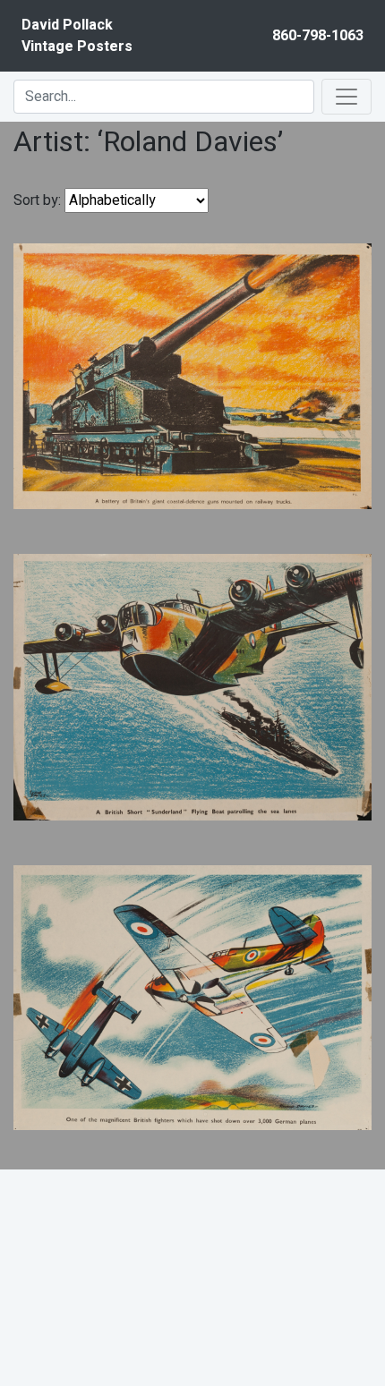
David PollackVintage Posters (77, 35)
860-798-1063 (318, 36)
